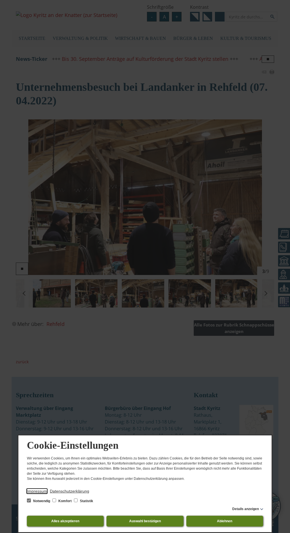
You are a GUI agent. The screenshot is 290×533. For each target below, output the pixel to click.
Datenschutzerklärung (69, 491)
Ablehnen (224, 521)
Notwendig (41, 501)
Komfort (64, 501)
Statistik (86, 501)
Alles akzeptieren (65, 521)
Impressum (37, 491)
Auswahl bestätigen (145, 521)
